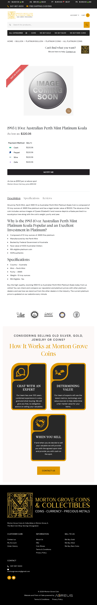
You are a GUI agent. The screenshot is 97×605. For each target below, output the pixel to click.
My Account (12, 543)
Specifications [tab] (31, 198)
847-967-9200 (17, 6)
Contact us (70, 52)
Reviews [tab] (47, 198)
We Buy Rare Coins (78, 33)
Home (33, 33)
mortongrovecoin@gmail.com (18, 571)
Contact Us (48, 470)
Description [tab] (13, 198)
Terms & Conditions (43, 549)
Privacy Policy (41, 553)
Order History (12, 546)
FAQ (37, 543)
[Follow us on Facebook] (9, 578)
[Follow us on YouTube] (14, 578)
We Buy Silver (60, 33)
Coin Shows (40, 546)
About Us (39, 539)
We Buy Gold (45, 33)
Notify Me (48, 172)
